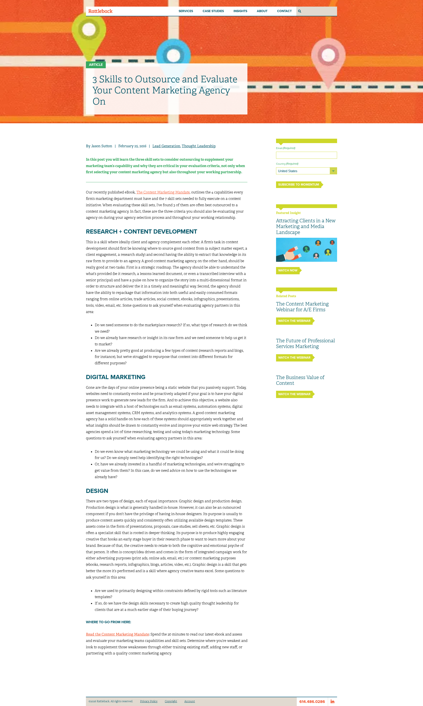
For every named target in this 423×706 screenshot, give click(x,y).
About (262, 11)
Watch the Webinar (294, 321)
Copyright (171, 701)
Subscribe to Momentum (298, 184)
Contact (284, 11)
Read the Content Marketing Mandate (117, 634)
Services (186, 11)
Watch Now (287, 270)
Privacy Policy (149, 701)
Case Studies (213, 11)
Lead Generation (166, 146)
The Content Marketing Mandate (163, 192)
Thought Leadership (199, 146)
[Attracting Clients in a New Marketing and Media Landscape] (306, 250)
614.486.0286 (312, 701)
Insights (240, 11)
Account (189, 701)
